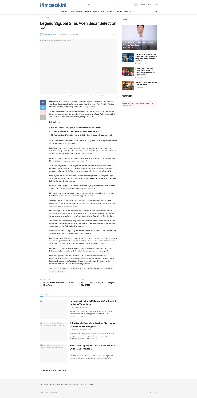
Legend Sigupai (76, 268)
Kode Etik (60, 384)
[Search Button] (111, 5)
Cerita (119, 12)
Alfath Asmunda (51, 34)
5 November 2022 (65, 34)
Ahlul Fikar (75, 307)
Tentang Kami (44, 384)
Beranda (64, 12)
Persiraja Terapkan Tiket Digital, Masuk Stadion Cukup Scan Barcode (76, 128)
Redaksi (74, 330)
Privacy (91, 384)
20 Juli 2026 (139, 87)
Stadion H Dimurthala (57, 271)
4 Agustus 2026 (141, 77)
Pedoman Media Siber (71, 384)
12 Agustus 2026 (141, 63)
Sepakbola (108, 268)
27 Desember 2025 (86, 307)
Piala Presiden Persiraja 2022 (93, 268)
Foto (126, 12)
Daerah (79, 12)
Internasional (99, 12)
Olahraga (111, 12)
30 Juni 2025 (87, 352)
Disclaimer (83, 384)
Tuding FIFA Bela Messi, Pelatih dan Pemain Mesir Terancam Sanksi (75, 131)
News (72, 12)
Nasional (87, 12)
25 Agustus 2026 (129, 48)
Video (132, 12)
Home (41, 17)
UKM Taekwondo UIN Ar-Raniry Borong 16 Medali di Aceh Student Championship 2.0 (81, 135)
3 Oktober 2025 (82, 330)
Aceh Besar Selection (61, 268)
